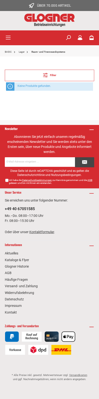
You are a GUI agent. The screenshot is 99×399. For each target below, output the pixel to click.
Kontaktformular (41, 232)
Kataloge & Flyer (17, 260)
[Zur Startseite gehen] (49, 20)
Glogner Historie (17, 266)
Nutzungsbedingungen (66, 175)
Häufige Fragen (16, 279)
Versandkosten (78, 375)
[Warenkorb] (91, 38)
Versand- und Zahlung (21, 286)
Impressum (13, 306)
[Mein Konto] (80, 38)
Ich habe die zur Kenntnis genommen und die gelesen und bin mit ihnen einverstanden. (50, 181)
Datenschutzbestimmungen (37, 180)
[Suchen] (68, 38)
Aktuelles (11, 253)
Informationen (13, 244)
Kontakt (11, 312)
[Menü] (8, 38)
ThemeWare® (49, 387)
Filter (52, 75)
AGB (89, 180)
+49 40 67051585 (20, 209)
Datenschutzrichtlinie (31, 175)
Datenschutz (14, 299)
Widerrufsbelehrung (19, 293)
